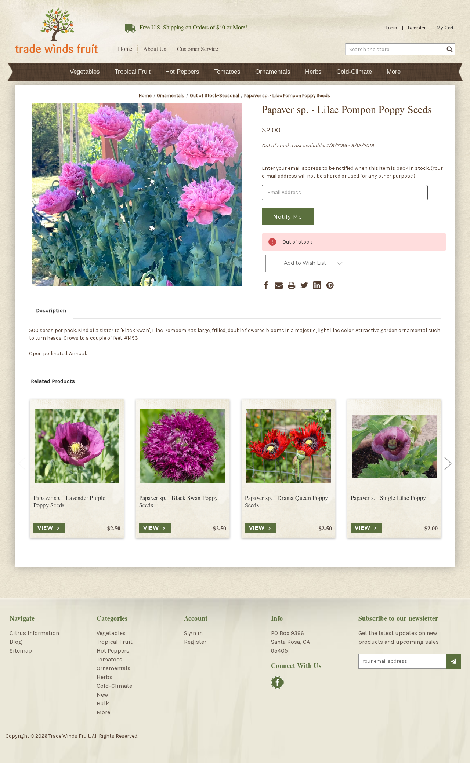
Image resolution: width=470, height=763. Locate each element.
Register (417, 27)
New (102, 694)
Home (125, 48)
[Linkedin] (317, 285)
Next (447, 464)
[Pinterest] (330, 285)
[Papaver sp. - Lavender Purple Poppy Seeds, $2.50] (77, 446)
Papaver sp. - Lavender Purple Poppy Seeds (69, 501)
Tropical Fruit (133, 71)
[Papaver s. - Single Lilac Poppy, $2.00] (394, 446)
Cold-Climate (354, 71)
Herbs (313, 71)
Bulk (103, 703)
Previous (22, 464)
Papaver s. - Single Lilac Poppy (388, 497)
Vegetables (85, 71)
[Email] (279, 285)
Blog (16, 641)
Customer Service (197, 48)
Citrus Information (34, 632)
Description (51, 310)
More (394, 71)
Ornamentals (272, 71)
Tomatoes (227, 71)
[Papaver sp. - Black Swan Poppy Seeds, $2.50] (182, 446)
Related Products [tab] (53, 381)
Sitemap (21, 650)
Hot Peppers (182, 71)
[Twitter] (304, 285)
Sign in (193, 632)
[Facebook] (266, 285)
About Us (154, 48)
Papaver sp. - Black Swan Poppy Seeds (178, 501)
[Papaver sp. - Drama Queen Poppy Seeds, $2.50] (288, 446)
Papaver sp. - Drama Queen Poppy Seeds (286, 501)
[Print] (292, 285)
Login (391, 27)
